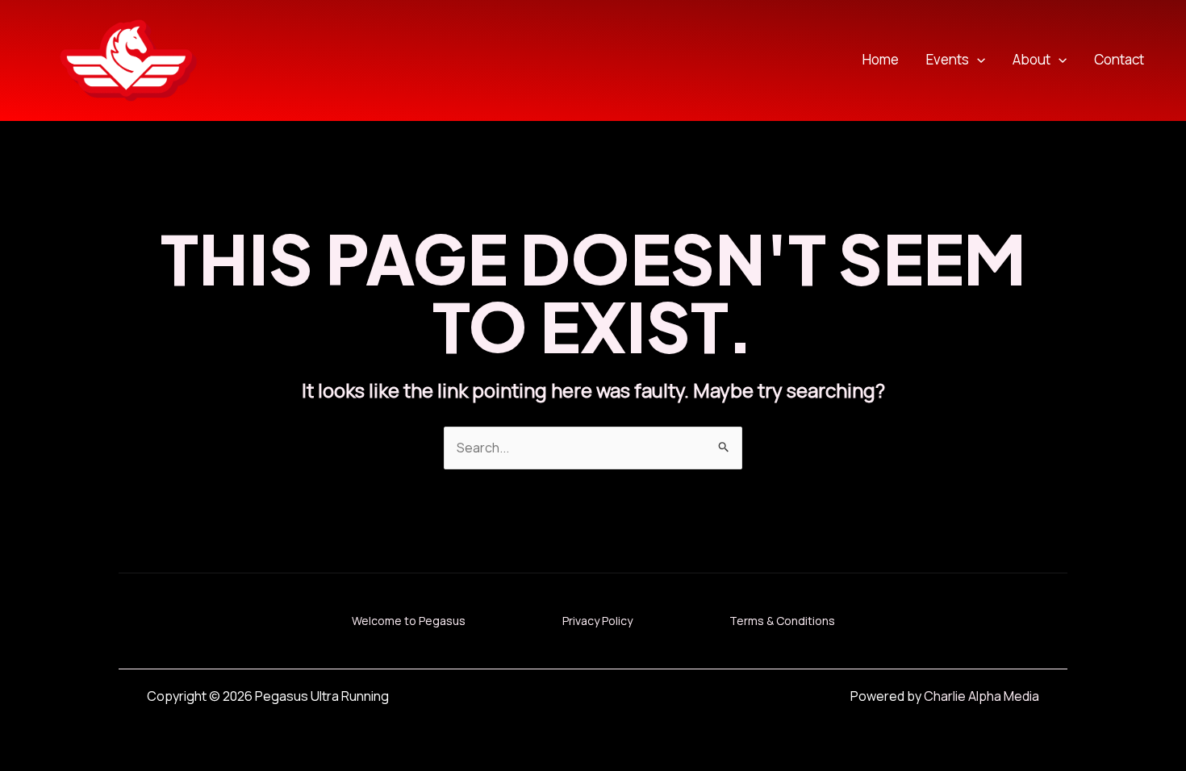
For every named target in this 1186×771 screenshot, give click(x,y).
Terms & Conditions (782, 620)
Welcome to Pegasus (409, 620)
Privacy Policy (597, 620)
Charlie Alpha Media (981, 696)
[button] (977, 60)
